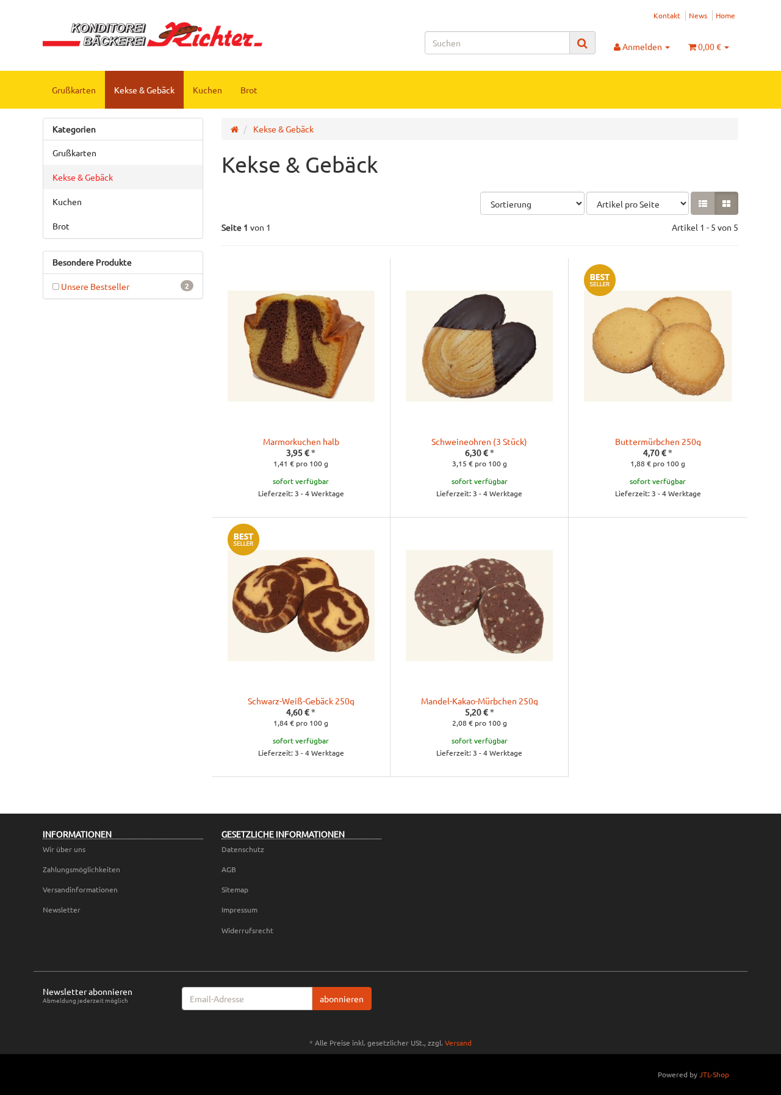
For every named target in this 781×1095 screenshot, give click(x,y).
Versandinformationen (80, 889)
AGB (228, 869)
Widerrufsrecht (247, 930)
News (698, 15)
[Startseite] (235, 128)
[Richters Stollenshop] (152, 34)
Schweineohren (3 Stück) (479, 441)
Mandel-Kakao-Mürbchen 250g (479, 700)
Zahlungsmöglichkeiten (81, 869)
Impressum (239, 909)
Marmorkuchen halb (301, 441)
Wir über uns (64, 849)
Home (725, 15)
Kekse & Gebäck (144, 89)
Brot (248, 89)
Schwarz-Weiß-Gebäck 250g (301, 700)
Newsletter (62, 909)
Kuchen (207, 89)
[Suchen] (582, 43)
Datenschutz (242, 849)
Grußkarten (74, 89)
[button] (703, 203)
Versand (458, 1042)
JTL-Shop (714, 1074)
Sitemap (234, 889)
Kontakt (666, 15)
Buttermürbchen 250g (658, 441)
